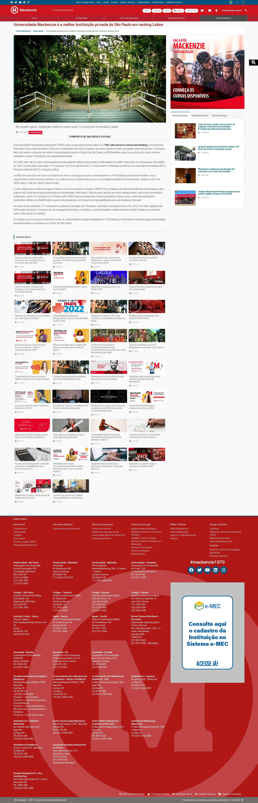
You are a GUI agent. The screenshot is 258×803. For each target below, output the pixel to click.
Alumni (146, 10)
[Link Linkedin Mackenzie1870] (24, 2)
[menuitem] (85, 2)
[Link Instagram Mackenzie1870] (28, 2)
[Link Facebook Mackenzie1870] (12, 2)
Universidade (35, 132)
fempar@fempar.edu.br (64, 762)
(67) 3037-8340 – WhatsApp (144, 643)
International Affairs (231, 11)
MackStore (178, 10)
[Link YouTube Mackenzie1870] (20, 2)
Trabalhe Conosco (207, 794)
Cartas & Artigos (219, 115)
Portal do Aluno (191, 10)
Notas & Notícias (180, 115)
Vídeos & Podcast (200, 115)
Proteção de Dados (160, 794)
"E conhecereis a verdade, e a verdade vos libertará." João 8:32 (211, 800)
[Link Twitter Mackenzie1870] (16, 2)
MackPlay (156, 10)
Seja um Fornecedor (231, 794)
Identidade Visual (184, 794)
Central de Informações (133, 794)
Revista (167, 10)
